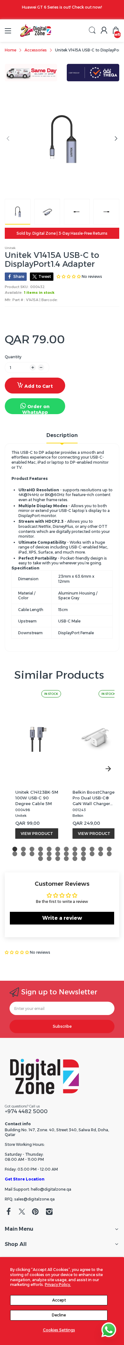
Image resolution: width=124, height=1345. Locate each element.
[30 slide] (83, 858)
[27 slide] (57, 858)
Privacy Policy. (58, 1284)
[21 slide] (83, 853)
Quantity (13, 356)
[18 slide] (57, 853)
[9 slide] (83, 849)
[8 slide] (74, 849)
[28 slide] (66, 858)
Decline (59, 1315)
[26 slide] (49, 858)
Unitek (10, 248)
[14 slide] (23, 853)
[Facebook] (8, 1212)
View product (37, 833)
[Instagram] (49, 1212)
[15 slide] (32, 853)
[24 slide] (109, 853)
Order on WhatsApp (36, 409)
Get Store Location (25, 1179)
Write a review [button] (62, 918)
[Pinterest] (35, 1212)
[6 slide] (57, 849)
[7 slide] (66, 849)
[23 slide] (100, 853)
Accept (59, 1300)
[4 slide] (40, 849)
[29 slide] (74, 858)
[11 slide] (100, 849)
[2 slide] (23, 849)
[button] (17, 952)
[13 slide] (14, 853)
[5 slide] (49, 849)
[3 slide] (32, 849)
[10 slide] (92, 849)
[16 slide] (40, 853)
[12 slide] (109, 849)
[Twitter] (22, 1212)
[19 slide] (66, 853)
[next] (108, 769)
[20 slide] (74, 853)
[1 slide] (14, 849)
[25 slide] (40, 858)
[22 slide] (92, 853)
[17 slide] (49, 853)
